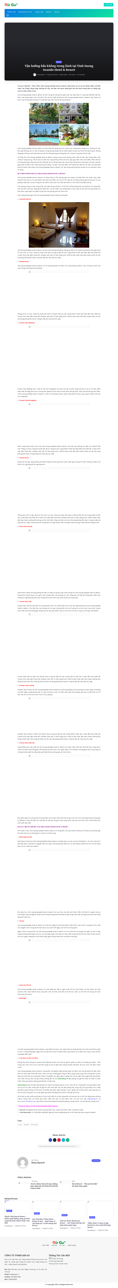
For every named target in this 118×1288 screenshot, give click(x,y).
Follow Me (96, 1160)
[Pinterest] (91, 5)
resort (23, 1101)
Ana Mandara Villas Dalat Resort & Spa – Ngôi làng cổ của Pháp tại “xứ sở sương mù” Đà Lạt (44, 1222)
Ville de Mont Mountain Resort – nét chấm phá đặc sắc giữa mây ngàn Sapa (72, 1223)
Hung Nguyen (41, 74)
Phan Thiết (34, 1124)
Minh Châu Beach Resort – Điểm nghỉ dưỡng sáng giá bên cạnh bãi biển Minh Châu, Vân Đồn (17, 1220)
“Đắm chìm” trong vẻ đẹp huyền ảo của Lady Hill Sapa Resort (99, 1225)
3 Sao (20, 1124)
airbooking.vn (92, 1099)
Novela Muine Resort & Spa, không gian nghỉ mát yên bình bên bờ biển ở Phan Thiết (44, 1186)
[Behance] (97, 5)
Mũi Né (26, 1124)
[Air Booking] (11, 5)
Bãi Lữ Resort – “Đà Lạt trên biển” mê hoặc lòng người (85, 1185)
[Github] (88, 5)
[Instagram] (94, 5)
